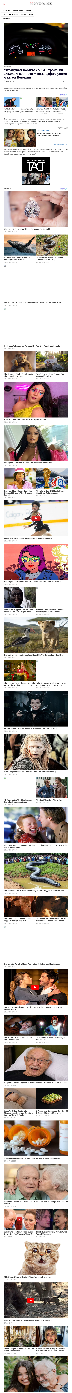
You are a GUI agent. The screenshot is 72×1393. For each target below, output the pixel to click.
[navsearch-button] (4, 4)
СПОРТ (23, 14)
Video (31, 14)
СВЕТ (4, 14)
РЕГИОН (28, 10)
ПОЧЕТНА (6, 10)
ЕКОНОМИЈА (13, 14)
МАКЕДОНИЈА (18, 10)
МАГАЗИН (6, 18)
